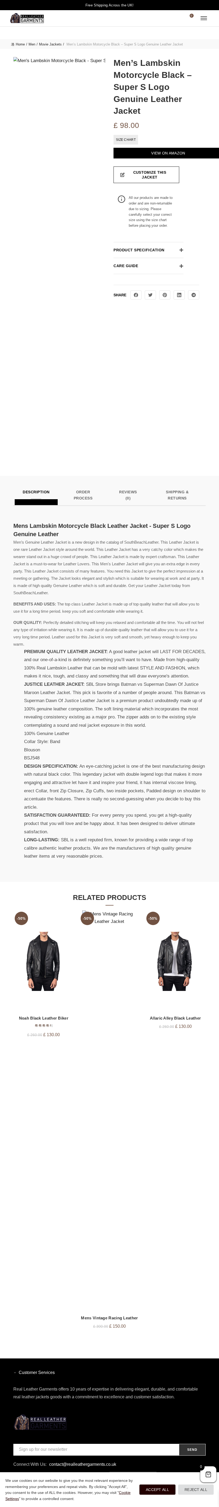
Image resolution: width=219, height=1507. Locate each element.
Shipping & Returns (177, 495)
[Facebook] (136, 295)
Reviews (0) (128, 495)
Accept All (157, 1489)
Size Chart (126, 140)
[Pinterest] (164, 295)
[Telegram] (193, 295)
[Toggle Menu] (204, 18)
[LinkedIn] (179, 295)
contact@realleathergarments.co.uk (82, 1464)
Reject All (196, 1489)
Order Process (83, 495)
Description (36, 492)
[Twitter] (150, 295)
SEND (192, 1450)
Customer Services (37, 1372)
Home (20, 44)
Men (32, 44)
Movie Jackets (50, 44)
